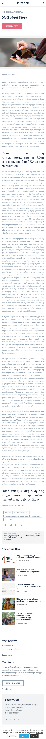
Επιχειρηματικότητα (13, 12)
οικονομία (36, 516)
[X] (18, 720)
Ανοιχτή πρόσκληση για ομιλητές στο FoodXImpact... (28, 556)
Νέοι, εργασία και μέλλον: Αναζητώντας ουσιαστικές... (28, 600)
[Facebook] (6, 720)
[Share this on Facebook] (5, 525)
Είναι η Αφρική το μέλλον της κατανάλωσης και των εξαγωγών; (13, 537)
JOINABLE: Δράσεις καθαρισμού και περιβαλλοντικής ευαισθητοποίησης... (25, 616)
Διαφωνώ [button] (34, 736)
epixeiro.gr (21, 505)
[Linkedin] (14, 720)
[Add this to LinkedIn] (16, 525)
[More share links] (21, 525)
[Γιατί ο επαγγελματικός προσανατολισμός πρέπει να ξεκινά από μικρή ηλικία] (8, 574)
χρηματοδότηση (21, 513)
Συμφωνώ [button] (24, 736)
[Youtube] (22, 720)
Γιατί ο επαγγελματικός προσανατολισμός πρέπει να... (29, 571)
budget (8, 513)
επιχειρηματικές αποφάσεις (16, 516)
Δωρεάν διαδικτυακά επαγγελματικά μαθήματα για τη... (28, 586)
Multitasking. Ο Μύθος (33, 536)
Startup (8, 519)
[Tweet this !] (11, 525)
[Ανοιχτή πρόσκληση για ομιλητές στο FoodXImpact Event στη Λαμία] (8, 560)
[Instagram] (10, 720)
